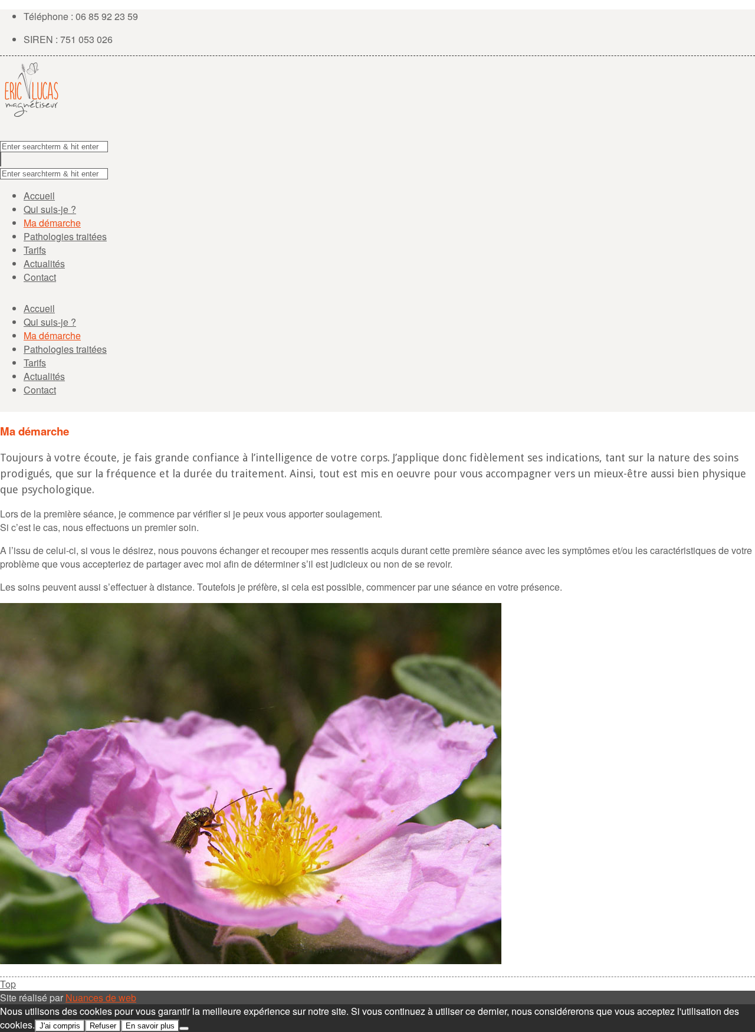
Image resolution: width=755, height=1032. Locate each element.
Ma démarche (52, 223)
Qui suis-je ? (50, 209)
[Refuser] (184, 1028)
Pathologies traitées (65, 236)
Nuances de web (100, 997)
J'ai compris (60, 1025)
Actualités (44, 263)
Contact (40, 277)
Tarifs (35, 250)
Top (8, 984)
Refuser (103, 1025)
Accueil (39, 195)
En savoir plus (150, 1025)
